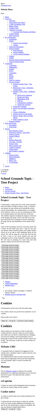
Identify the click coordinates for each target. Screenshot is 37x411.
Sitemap (7, 282)
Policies (11, 56)
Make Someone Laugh (20, 119)
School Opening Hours (16, 62)
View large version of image (10, 245)
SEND (11, 41)
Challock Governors (15, 30)
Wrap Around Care (15, 145)
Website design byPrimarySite (15, 294)
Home (7, 17)
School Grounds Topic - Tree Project (17, 193)
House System (13, 155)
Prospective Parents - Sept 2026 (19, 132)
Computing (12, 73)
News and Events (10, 123)
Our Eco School (14, 82)
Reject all (4, 321)
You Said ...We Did (15, 142)
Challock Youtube (15, 147)
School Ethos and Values (17, 22)
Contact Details (14, 34)
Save (18, 409)
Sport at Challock (14, 80)
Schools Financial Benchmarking (20, 60)
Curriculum (8, 63)
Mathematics (13, 67)
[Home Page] (6, 5)
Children (8, 153)
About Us (8, 19)
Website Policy (10, 285)
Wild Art (20, 101)
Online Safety (13, 149)
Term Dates (13, 127)
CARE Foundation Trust (17, 24)
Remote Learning (14, 121)
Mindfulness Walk (23, 99)
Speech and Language (20, 43)
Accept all (12, 321)
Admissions (13, 39)
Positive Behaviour (15, 140)
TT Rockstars (13, 162)
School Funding (14, 49)
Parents (7, 129)
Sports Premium (18, 52)
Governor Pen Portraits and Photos (24, 32)
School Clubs (13, 144)
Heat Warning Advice (16, 131)
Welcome (12, 21)
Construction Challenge (25, 103)
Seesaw (11, 76)
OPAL (11, 78)
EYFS (11, 71)
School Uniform (14, 136)
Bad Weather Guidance (16, 151)
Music (11, 75)
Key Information (10, 37)
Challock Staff (13, 28)
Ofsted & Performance (16, 47)
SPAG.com (12, 160)
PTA (10, 138)
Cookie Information (11, 283)
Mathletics (12, 159)
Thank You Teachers (24, 104)
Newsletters (13, 125)
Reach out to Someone (24, 95)
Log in (7, 166)
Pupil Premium (18, 50)
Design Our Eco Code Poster (22, 114)
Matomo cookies (11, 371)
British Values (13, 26)
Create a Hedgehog (19, 112)
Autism (15, 45)
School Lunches (14, 134)
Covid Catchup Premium (21, 54)
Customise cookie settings (25, 321)
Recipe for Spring (23, 97)
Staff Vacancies (14, 35)
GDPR (11, 58)
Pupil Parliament (14, 157)
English (11, 69)
